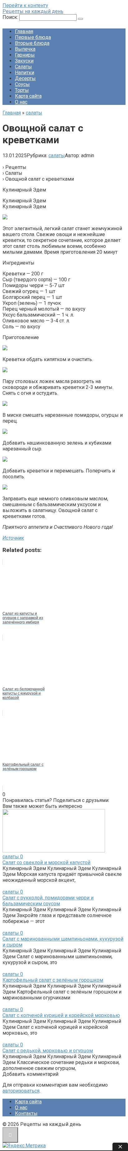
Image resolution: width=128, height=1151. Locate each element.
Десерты (25, 78)
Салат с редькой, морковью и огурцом (47, 1051)
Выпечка (25, 49)
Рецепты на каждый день (32, 11)
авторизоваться (20, 1091)
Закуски (24, 61)
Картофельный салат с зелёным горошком (52, 980)
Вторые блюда (32, 43)
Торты (22, 90)
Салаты (23, 67)
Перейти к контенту (25, 5)
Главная (24, 31)
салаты (56, 155)
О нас (21, 102)
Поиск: (10, 17)
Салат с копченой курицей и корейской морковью (61, 1015)
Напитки (24, 72)
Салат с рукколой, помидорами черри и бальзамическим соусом (48, 901)
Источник (13, 538)
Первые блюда (33, 37)
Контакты (26, 1113)
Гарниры (25, 55)
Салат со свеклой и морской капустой (46, 862)
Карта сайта (28, 96)
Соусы (22, 84)
